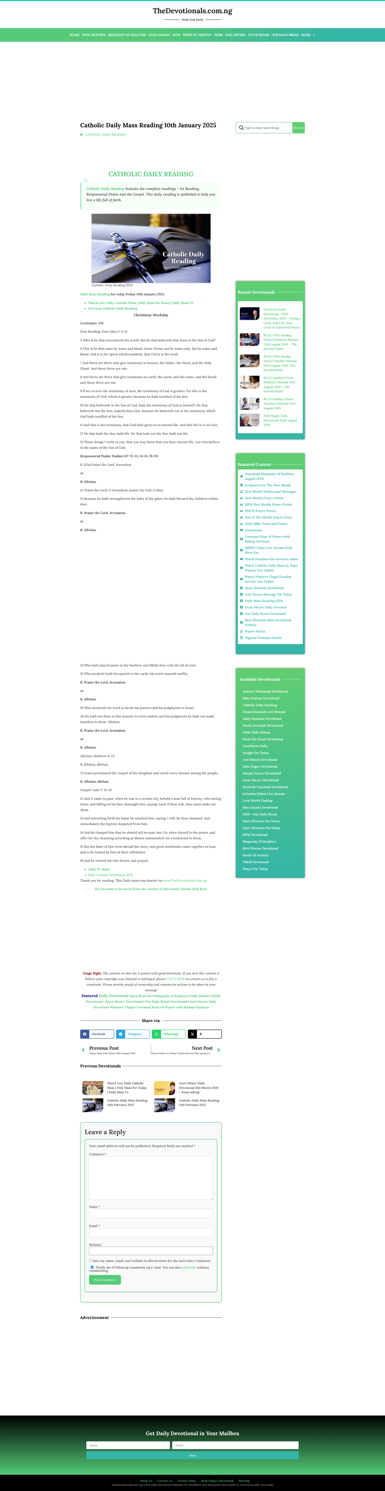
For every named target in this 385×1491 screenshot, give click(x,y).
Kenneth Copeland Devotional (265, 787)
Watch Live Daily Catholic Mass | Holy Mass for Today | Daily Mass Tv (141, 303)
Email (94, 1225)
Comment (97, 1154)
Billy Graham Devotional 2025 (110, 875)
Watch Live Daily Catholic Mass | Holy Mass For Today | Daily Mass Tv (127, 1087)
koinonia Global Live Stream (264, 794)
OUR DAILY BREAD (285, 35)
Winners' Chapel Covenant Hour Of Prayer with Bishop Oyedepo (159, 1007)
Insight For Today (256, 753)
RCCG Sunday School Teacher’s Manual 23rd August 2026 (279, 403)
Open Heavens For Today (261, 828)
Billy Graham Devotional (261, 698)
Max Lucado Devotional (260, 807)
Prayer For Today (255, 869)
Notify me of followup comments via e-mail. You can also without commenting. (149, 1269)
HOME (74, 35)
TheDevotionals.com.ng (192, 10)
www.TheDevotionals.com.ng (185, 880)
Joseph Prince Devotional (262, 773)
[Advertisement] (132, 74)
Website (95, 1244)
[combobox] (264, 127)
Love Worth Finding (258, 801)
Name (94, 1206)
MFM (176, 35)
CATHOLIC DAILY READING (106, 135)
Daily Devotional (114, 995)
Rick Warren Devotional (260, 848)
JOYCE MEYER (258, 35)
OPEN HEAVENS (93, 35)
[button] (97, 1034)
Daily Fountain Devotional (262, 719)
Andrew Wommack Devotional (265, 691)
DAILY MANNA (159, 35)
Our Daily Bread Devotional (166, 1001)
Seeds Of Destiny (256, 855)
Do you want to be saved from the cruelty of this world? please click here (151, 889)
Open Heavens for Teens (261, 821)
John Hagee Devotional (260, 766)
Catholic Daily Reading (260, 705)
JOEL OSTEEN (235, 35)
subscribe (189, 1267)
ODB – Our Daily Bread (260, 814)
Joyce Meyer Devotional (124, 1001)
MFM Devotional (255, 835)
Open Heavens (140, 996)
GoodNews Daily (255, 746)
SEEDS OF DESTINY (197, 35)
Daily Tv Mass (98, 869)
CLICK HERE (176, 979)
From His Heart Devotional (263, 739)
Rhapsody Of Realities (259, 841)
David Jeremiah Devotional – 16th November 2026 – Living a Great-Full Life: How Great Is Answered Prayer (282, 318)
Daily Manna (200, 996)
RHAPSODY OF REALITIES (127, 35)
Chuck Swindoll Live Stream (264, 712)
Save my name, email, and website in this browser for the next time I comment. (151, 1260)
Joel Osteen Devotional (260, 760)
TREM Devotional (256, 862)
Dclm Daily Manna (256, 732)
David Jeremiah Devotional (263, 725)
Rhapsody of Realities (171, 996)
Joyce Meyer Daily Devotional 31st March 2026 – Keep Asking (198, 1087)
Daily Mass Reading (95, 294)
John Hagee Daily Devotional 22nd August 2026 (280, 420)
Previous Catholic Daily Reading (112, 308)
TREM (218, 35)
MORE (305, 35)
